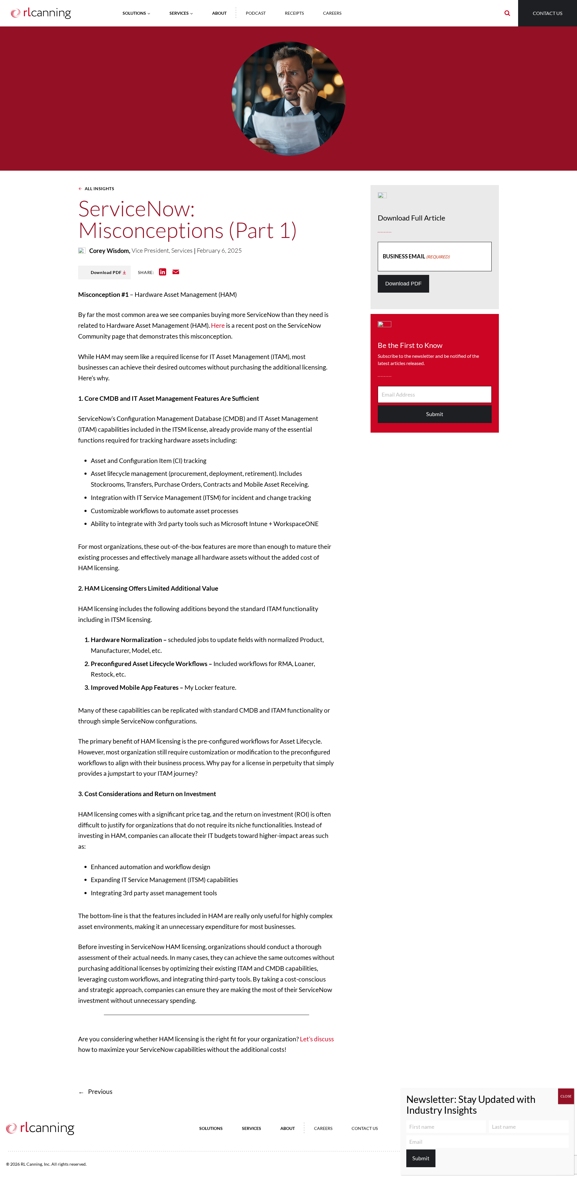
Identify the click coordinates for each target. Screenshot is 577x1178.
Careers (332, 13)
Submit (434, 414)
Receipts (294, 13)
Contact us (547, 13)
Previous (100, 1091)
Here (218, 325)
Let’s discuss (317, 1039)
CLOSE (566, 1096)
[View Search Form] (507, 13)
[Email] (175, 272)
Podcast (256, 13)
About (219, 13)
